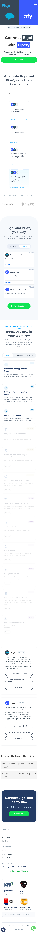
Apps (9, 27)
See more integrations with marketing (16, 680)
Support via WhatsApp (20, 871)
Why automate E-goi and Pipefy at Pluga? (17, 765)
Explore (7, 466)
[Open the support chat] (3, 929)
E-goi (14, 27)
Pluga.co (6, 5)
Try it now (19, 60)
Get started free (19, 814)
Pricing (5, 841)
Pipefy (19, 27)
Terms (27, 925)
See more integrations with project (19, 732)
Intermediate (19, 355)
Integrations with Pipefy (19, 726)
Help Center (7, 854)
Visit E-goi (18, 687)
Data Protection (8, 858)
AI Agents (6, 837)
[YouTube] (16, 929)
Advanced (30, 355)
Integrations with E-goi (19, 673)
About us (5, 850)
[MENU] (36, 6)
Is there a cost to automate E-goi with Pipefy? (19, 775)
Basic (8, 355)
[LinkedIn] (22, 929)
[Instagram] (19, 929)
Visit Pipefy (18, 738)
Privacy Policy (19, 925)
